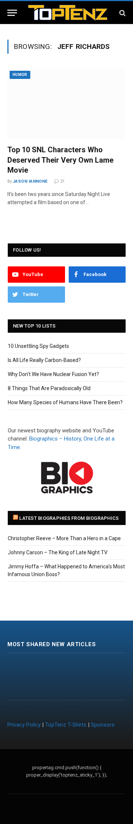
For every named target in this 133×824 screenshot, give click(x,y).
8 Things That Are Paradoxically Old (49, 388)
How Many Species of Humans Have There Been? (65, 402)
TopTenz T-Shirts (65, 724)
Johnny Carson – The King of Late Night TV (58, 552)
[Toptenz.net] (68, 12)
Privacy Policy (24, 724)
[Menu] (12, 12)
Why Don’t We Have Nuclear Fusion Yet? (53, 374)
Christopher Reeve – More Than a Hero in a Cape (64, 538)
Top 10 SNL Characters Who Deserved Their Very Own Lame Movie (60, 159)
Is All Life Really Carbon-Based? (44, 360)
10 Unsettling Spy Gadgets (38, 346)
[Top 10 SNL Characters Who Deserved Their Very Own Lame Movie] (66, 104)
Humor (20, 75)
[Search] (122, 12)
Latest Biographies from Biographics (69, 518)
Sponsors (103, 724)
